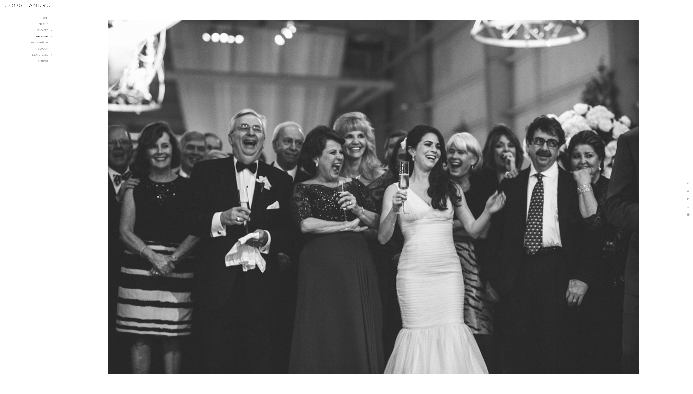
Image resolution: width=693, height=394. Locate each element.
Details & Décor (38, 42)
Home (45, 18)
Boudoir (43, 49)
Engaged (42, 30)
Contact (43, 61)
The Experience (38, 55)
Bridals (43, 24)
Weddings (42, 36)
